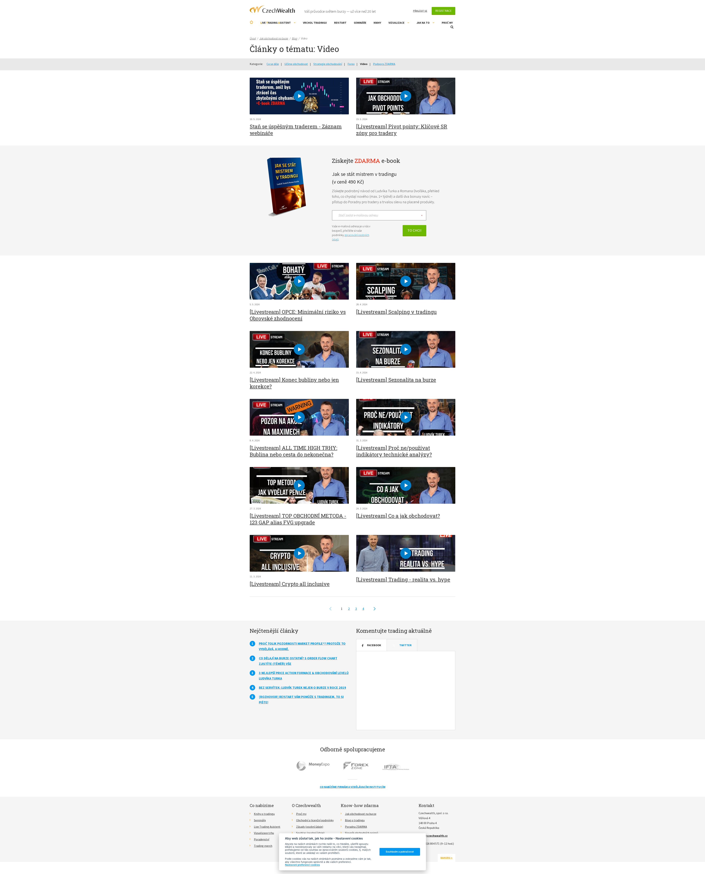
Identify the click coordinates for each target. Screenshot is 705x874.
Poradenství (261, 839)
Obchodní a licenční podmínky (315, 820)
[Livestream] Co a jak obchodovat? (398, 515)
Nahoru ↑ (446, 857)
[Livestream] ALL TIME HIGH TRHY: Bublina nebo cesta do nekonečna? (293, 451)
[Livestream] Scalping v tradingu (396, 311)
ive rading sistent (276, 22)
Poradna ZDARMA (356, 826)
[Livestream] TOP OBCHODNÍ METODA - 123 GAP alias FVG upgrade (298, 519)
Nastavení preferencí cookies (302, 864)
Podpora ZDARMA (384, 64)
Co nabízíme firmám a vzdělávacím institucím (352, 787)
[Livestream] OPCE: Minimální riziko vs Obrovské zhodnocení (298, 315)
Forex (351, 64)
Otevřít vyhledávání (452, 27)
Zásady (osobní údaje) (309, 826)
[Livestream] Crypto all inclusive (290, 583)
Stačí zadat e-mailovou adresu (358, 215)
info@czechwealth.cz (433, 835)
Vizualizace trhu (264, 833)
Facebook (374, 645)
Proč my (447, 22)
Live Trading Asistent (267, 826)
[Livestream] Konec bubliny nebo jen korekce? (294, 383)
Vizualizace (396, 22)
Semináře (360, 22)
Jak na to (423, 22)
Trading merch (263, 846)
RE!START (340, 22)
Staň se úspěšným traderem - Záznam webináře (296, 129)
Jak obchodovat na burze (360, 814)
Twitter (405, 645)
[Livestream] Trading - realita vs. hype (403, 579)
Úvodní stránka (251, 22)
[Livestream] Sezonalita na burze (396, 379)
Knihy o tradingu (264, 814)
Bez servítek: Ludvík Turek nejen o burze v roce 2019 (302, 687)
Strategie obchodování (327, 64)
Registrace (443, 10)
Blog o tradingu (355, 820)
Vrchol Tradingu (315, 22)
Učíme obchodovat (296, 64)
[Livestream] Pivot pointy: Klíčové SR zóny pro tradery (401, 129)
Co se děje (273, 64)
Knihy (377, 22)
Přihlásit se (420, 10)
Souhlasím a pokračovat (400, 851)
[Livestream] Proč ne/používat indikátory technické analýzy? (394, 451)
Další (375, 608)
